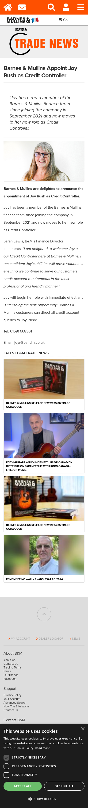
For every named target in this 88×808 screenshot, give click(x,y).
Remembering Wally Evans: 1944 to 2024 (34, 579)
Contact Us (11, 664)
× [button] (82, 729)
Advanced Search (15, 703)
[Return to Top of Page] (44, 614)
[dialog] (44, 766)
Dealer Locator (51, 639)
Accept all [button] (22, 786)
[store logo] (24, 20)
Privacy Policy (12, 695)
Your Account (12, 699)
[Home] (7, 7)
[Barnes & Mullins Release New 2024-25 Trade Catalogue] (44, 498)
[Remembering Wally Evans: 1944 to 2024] (44, 554)
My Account (20, 639)
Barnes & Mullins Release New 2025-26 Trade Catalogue (38, 405)
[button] (44, 799)
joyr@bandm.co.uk (29, 342)
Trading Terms (13, 667)
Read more (42, 748)
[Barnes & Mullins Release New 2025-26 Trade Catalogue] (44, 379)
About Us (9, 660)
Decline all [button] (64, 786)
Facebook (10, 679)
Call (65, 20)
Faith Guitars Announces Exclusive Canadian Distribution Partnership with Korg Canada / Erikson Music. (39, 466)
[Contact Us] (22, 7)
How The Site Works (17, 706)
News (76, 639)
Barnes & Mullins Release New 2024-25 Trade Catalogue (38, 527)
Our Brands (11, 675)
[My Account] (66, 7)
